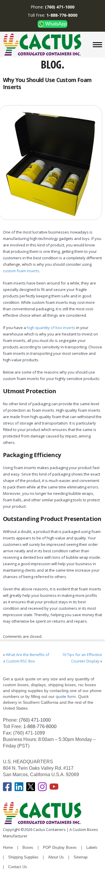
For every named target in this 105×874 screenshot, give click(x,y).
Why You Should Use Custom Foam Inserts (47, 83)
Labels (91, 847)
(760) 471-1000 (35, 720)
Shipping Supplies (23, 857)
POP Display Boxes (60, 847)
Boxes (27, 847)
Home (8, 847)
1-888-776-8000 (40, 726)
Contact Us (17, 867)
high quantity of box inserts (51, 327)
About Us (56, 857)
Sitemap (81, 857)
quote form (65, 696)
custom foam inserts (21, 270)
